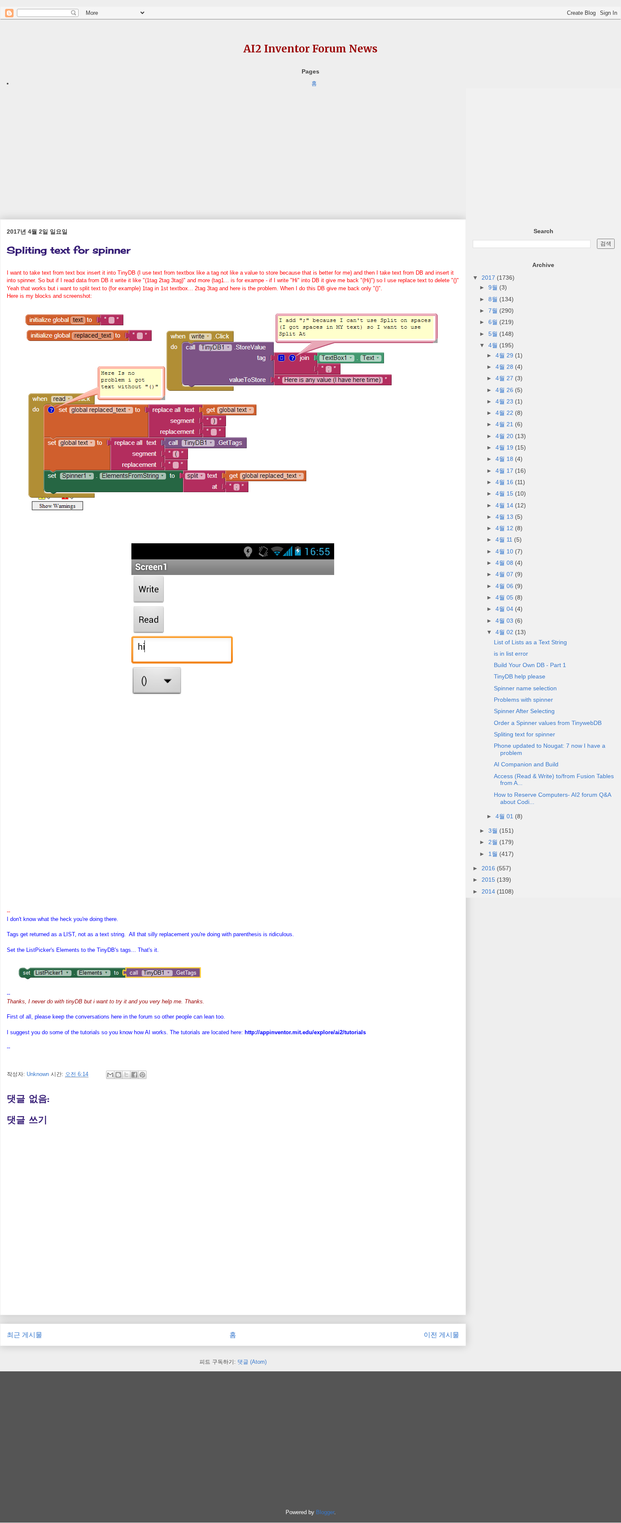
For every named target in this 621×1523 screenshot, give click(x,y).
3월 (493, 830)
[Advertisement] (233, 147)
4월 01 (505, 816)
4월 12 (505, 528)
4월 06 (505, 586)
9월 (493, 287)
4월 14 (505, 505)
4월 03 (505, 620)
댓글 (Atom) (252, 1362)
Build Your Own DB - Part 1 (530, 665)
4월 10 (505, 551)
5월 (493, 333)
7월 (493, 310)
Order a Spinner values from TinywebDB (548, 722)
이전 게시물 (441, 1334)
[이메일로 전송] (110, 1075)
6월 (493, 322)
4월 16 (505, 482)
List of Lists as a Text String (530, 642)
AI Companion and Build (526, 764)
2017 (489, 277)
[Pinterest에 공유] (142, 1075)
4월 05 (505, 597)
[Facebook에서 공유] (134, 1075)
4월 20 (505, 436)
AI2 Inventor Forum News (310, 48)
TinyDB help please (519, 676)
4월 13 (505, 516)
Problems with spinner (523, 699)
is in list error (511, 653)
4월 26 (505, 390)
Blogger (325, 1512)
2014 (489, 891)
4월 (493, 345)
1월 (493, 853)
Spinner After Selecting (524, 711)
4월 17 (505, 470)
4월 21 (505, 424)
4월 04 (505, 608)
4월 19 (505, 447)
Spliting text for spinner (524, 734)
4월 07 (505, 574)
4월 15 (505, 493)
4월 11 (505, 539)
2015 (489, 879)
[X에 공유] (126, 1075)
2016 (489, 868)
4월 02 (505, 632)
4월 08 (505, 562)
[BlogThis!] (118, 1075)
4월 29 (505, 355)
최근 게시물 (24, 1334)
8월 (493, 299)
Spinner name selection (525, 688)
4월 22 (505, 412)
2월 (493, 842)
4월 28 (505, 366)
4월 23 (505, 401)
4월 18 (505, 458)
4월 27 (505, 378)
